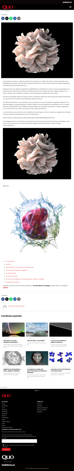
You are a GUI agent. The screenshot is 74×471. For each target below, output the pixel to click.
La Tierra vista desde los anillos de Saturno (58, 341)
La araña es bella (11, 276)
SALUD (3, 407)
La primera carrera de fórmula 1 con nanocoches (60, 370)
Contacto (39, 404)
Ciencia (8, 264)
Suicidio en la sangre (12, 282)
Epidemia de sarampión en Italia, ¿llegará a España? (11, 370)
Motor (3, 425)
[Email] (19, 18)
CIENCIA (3, 404)
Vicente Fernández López (16, 306)
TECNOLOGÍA (4, 413)
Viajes (3, 419)
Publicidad (39, 411)
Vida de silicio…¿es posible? (36, 340)
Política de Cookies (41, 409)
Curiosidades (10, 261)
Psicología (4, 409)
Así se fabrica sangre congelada (16, 270)
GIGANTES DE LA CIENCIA (7, 427)
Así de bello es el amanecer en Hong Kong (19, 267)
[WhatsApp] (11, 18)
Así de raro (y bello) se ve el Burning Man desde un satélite (25, 279)
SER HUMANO (5, 405)
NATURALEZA (4, 411)
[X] (7, 18)
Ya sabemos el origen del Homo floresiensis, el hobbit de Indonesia (37, 370)
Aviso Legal (40, 405)
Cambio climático (6, 421)
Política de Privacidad (42, 407)
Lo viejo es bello (11, 273)
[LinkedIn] (15, 18)
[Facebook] (3, 18)
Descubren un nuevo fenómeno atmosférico (10, 341)
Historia (4, 415)
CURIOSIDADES (5, 417)
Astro (3, 423)
